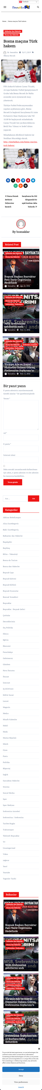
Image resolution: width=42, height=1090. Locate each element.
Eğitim (6, 640)
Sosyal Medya (8, 793)
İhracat (6, 676)
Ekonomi (6, 646)
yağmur (6, 860)
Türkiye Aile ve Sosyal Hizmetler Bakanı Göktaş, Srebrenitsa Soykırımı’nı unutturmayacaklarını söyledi (19, 370)
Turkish (25, 2)
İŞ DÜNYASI (8, 689)
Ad (5, 433)
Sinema (6, 787)
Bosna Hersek (9, 56)
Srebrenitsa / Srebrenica (14, 304)
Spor (5, 799)
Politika (6, 762)
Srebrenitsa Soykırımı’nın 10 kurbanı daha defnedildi (21, 1038)
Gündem (6, 664)
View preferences (21, 1082)
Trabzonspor (8, 829)
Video (5, 854)
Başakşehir (7, 542)
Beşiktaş (6, 548)
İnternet (6, 682)
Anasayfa (21, 1087)
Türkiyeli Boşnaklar (11, 836)
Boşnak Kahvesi (9, 578)
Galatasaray (8, 658)
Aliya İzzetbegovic (11, 523)
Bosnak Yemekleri (10, 597)
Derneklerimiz (9, 621)
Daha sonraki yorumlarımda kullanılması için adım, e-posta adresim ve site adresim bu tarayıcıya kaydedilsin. (20, 472)
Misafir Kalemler (10, 719)
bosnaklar (14, 52)
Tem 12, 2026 (25, 330)
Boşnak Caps (8, 572)
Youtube (6, 872)
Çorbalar (6, 615)
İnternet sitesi (9, 455)
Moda (5, 731)
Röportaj (6, 768)
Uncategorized (9, 848)
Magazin (6, 707)
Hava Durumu (9, 670)
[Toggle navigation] (5, 7)
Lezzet (6, 701)
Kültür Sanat (8, 695)
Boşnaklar (7, 603)
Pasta (5, 756)
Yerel (5, 866)
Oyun (5, 750)
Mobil (5, 725)
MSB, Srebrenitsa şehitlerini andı (14, 325)
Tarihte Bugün (9, 823)
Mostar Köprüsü (9, 738)
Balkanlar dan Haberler (13, 31)
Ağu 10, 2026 (25, 286)
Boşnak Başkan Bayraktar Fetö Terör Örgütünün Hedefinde (20, 279)
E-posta (7, 444)
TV (4, 842)
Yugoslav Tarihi (9, 878)
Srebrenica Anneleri (30, 345)
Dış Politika (8, 627)
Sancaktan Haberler (11, 780)
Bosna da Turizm (10, 560)
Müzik (5, 744)
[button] (38, 1047)
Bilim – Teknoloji (10, 554)
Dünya (5, 633)
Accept (21, 1069)
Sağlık (5, 774)
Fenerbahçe (8, 652)
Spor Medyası (8, 805)
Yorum (6, 398)
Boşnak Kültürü (9, 585)
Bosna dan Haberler (12, 35)
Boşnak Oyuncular (10, 591)
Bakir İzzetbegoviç (11, 529)
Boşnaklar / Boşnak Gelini (14, 609)
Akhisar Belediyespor (12, 517)
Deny (21, 1076)
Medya (6, 713)
